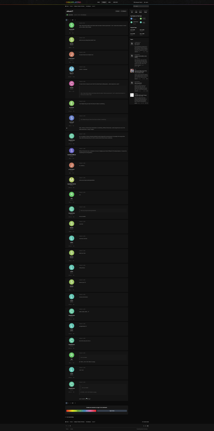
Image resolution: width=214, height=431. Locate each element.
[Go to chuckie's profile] (71, 83)
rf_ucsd (144, 18)
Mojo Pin (72, 73)
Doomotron (137, 96)
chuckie (71, 87)
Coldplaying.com (138, 42)
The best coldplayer (138, 73)
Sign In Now (112, 410)
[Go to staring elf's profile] (71, 118)
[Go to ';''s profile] (131, 19)
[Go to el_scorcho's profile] (71, 103)
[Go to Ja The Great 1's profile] (71, 54)
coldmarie (136, 51)
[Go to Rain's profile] (71, 194)
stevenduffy (70, 14)
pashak (136, 103)
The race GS (137, 43)
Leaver (71, 242)
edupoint (136, 78)
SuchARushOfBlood (72, 154)
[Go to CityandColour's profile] (71, 136)
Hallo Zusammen (138, 83)
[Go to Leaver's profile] (71, 238)
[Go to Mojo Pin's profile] (71, 69)
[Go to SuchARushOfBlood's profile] (71, 150)
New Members (137, 54)
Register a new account (81, 410)
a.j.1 (135, 58)
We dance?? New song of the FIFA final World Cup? (141, 71)
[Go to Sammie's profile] (71, 39)
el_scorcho (71, 107)
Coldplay (136, 93)
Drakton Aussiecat (138, 65)
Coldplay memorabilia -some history (141, 56)
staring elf (71, 122)
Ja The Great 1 (72, 58)
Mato (135, 44)
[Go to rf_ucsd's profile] (141, 19)
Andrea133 (136, 84)
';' (133, 18)
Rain (72, 198)
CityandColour (72, 140)
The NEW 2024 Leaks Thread (141, 95)
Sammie (71, 44)
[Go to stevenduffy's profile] (67, 14)
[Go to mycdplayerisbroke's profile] (71, 179)
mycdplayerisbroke (71, 184)
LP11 (135, 69)
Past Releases (83, 14)
